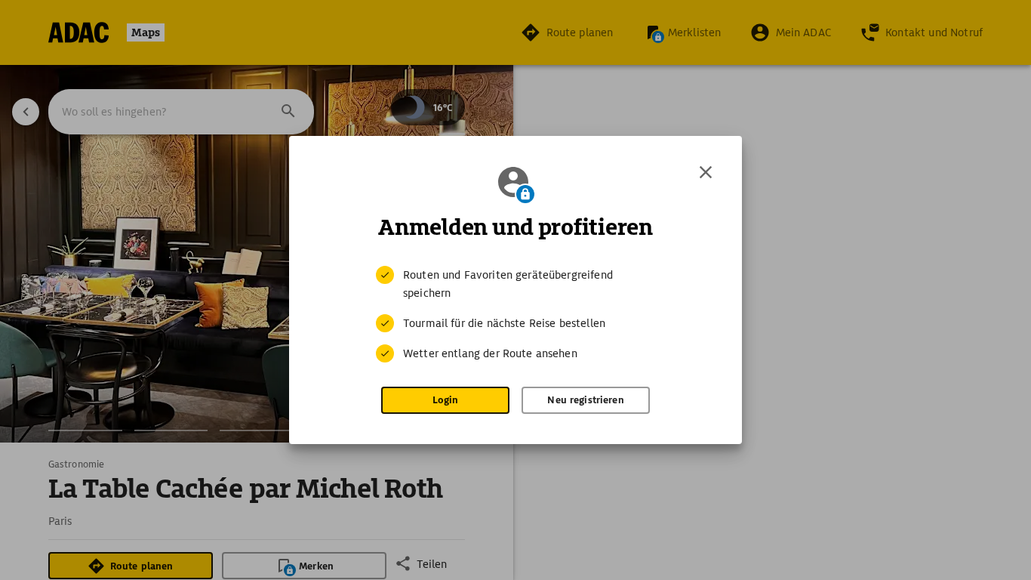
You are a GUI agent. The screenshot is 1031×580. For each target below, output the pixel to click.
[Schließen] (706, 172)
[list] (515, 314)
